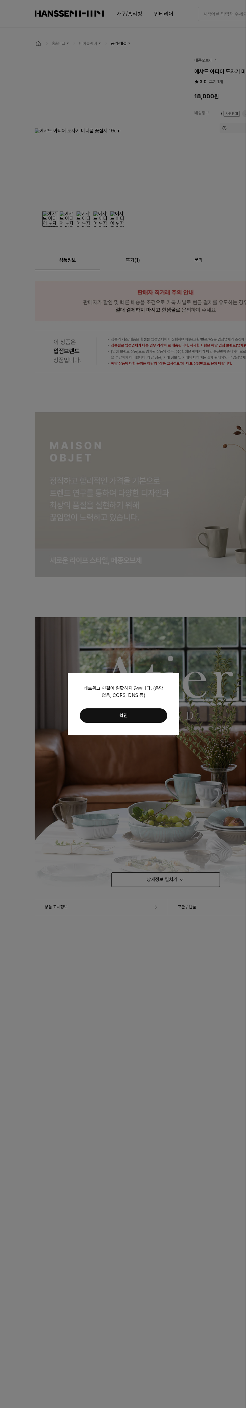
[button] (123, 715)
